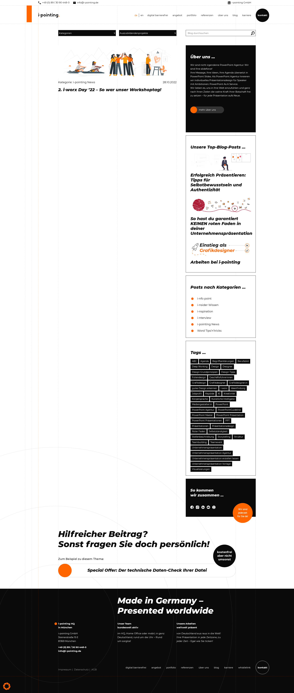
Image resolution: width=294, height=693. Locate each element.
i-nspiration (205, 311)
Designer (227, 366)
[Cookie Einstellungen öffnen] (6, 686)
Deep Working (200, 366)
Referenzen (207, 15)
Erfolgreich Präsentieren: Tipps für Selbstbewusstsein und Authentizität (218, 182)
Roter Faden (198, 431)
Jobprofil (197, 393)
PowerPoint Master (202, 415)
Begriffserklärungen (223, 361)
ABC (194, 361)
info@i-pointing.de (69, 651)
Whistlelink (244, 667)
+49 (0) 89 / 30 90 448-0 (72, 647)
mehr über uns (207, 109)
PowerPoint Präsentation (229, 415)
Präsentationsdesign (223, 426)
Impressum (64, 669)
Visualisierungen (201, 469)
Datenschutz (81, 669)
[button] (253, 33)
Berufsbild (243, 361)
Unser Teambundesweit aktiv (127, 625)
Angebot (177, 15)
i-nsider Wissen (208, 305)
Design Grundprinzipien (205, 372)
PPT (227, 420)
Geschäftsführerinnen (221, 377)
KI (219, 393)
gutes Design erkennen (204, 388)
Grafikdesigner (217, 382)
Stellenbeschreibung (203, 436)
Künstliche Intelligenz (223, 399)
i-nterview (204, 318)
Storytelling (224, 436)
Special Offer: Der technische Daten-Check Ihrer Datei (147, 570)
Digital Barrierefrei (157, 15)
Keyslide (209, 393)
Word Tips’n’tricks (209, 330)
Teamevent (216, 442)
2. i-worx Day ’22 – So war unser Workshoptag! (109, 89)
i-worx (224, 388)
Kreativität (229, 393)
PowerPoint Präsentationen (207, 420)
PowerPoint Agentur (203, 409)
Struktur (238, 436)
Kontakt (262, 15)
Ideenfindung (238, 388)
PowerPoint (222, 404)
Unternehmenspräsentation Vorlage (211, 463)
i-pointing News (208, 324)
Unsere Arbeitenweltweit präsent (187, 625)
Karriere (246, 15)
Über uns (223, 15)
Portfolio (191, 15)
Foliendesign (199, 377)
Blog (235, 15)
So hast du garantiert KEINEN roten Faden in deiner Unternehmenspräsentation (220, 226)
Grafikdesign (199, 382)
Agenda (204, 361)
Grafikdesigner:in (238, 382)
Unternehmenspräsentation (207, 447)
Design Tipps (228, 372)
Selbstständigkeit (218, 431)
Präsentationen (200, 426)
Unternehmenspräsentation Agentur (211, 453)
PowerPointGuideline (229, 409)
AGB (94, 669)
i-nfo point (204, 298)
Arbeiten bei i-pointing (215, 262)
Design (215, 366)
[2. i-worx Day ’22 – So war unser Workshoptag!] (117, 61)
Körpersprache (200, 399)
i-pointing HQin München (66, 625)
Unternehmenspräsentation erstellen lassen (215, 458)
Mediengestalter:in (202, 404)
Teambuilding (199, 442)
